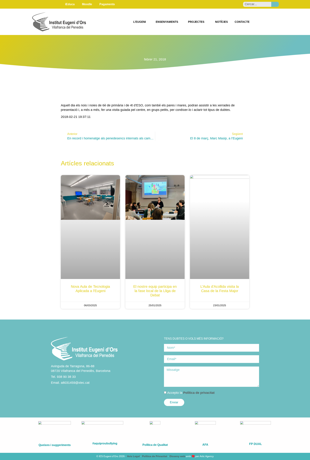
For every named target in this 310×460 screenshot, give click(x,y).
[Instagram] (54, 392)
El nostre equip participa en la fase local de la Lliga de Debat (155, 291)
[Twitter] (60, 392)
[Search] (275, 4)
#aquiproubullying (104, 443)
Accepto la (191, 393)
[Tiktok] (72, 392)
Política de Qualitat (155, 444)
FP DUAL (255, 443)
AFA (205, 444)
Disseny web (177, 456)
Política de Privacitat (154, 456)
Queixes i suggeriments (55, 445)
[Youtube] (66, 392)
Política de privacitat (199, 393)
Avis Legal (133, 456)
